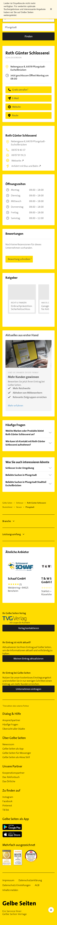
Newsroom (8, 744)
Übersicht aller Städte (13, 728)
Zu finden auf (11, 790)
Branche (6, 521)
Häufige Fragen (10, 724)
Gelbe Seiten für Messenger (16, 753)
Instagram (7, 797)
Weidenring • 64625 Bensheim (18, 584)
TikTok (5, 809)
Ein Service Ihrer (14, 913)
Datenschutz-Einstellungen (16, 885)
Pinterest (7, 805)
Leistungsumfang (11, 534)
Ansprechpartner (11, 720)
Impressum (8, 880)
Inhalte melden (10, 890)
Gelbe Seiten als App (13, 748)
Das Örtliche (8, 781)
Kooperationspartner (13, 772)
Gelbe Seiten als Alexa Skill (16, 757)
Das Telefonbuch (11, 777)
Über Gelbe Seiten (14, 738)
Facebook (7, 801)
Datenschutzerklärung (30, 880)
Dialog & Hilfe (11, 714)
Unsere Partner (12, 766)
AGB (37, 885)
